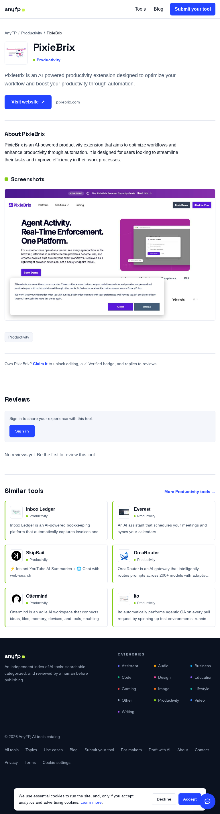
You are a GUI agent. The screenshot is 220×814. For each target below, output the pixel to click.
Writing (128, 711)
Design (164, 677)
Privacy (11, 762)
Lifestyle (202, 688)
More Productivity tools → (189, 491)
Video (200, 700)
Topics (31, 750)
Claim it (40, 363)
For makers (131, 750)
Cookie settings (56, 762)
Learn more (91, 802)
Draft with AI (159, 750)
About (182, 750)
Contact (202, 750)
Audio (163, 666)
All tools (12, 750)
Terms (30, 762)
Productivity (31, 33)
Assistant (130, 666)
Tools (140, 9)
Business (203, 666)
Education (204, 677)
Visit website (28, 101)
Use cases (53, 750)
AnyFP (11, 33)
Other (127, 700)
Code (126, 677)
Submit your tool (193, 9)
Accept (190, 799)
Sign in (22, 431)
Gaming (129, 688)
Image (164, 688)
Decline (164, 799)
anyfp (13, 9)
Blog (158, 9)
